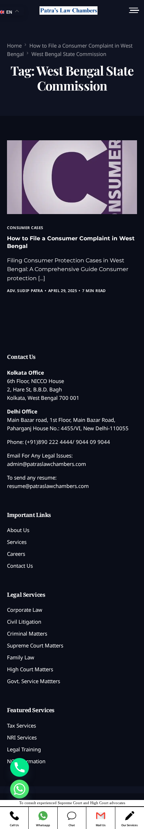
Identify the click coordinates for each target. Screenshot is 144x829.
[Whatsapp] (19, 789)
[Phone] (19, 767)
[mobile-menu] (133, 10)
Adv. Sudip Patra (25, 290)
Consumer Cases (25, 227)
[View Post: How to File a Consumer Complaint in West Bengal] (72, 177)
